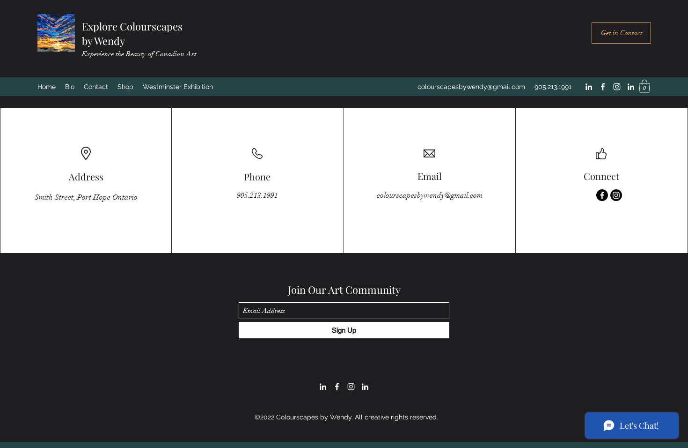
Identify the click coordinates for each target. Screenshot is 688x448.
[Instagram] (617, 86)
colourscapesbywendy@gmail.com (471, 86)
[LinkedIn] (588, 86)
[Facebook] (602, 86)
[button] (644, 86)
